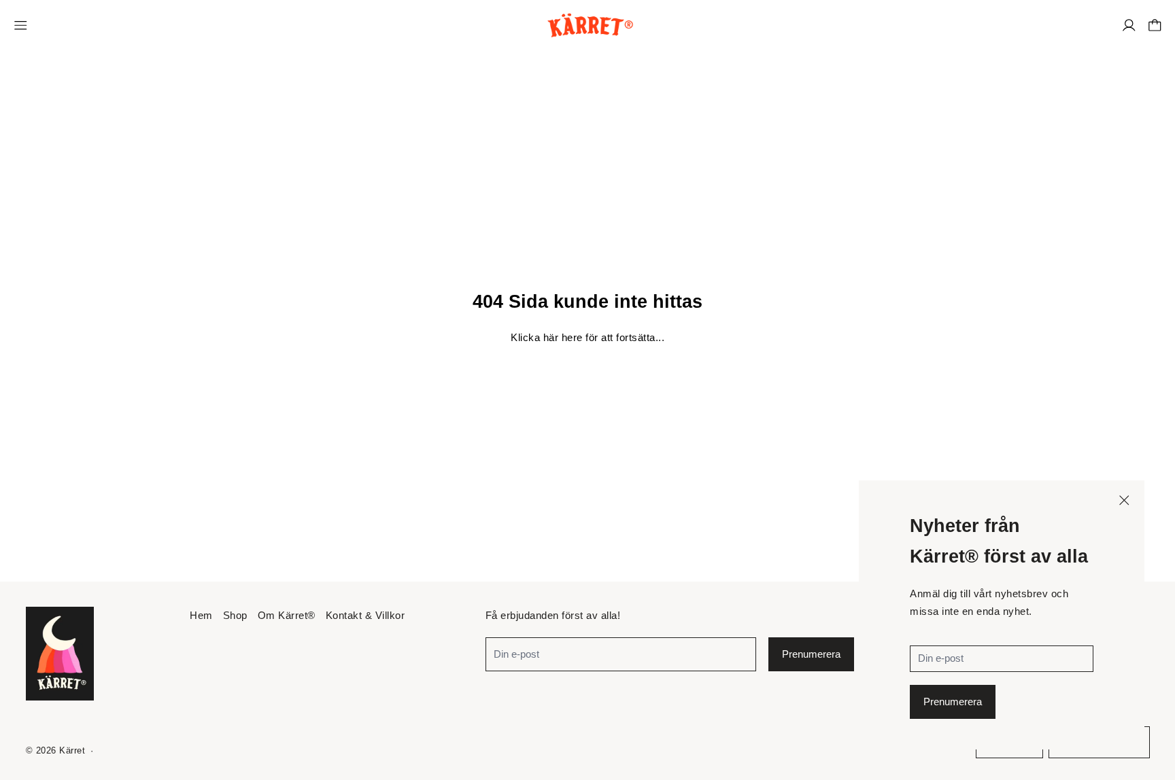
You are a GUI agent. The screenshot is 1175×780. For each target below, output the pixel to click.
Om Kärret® (287, 615)
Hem (201, 615)
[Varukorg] (1155, 25)
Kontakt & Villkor (365, 615)
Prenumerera (952, 701)
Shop (235, 615)
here (572, 337)
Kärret (72, 751)
